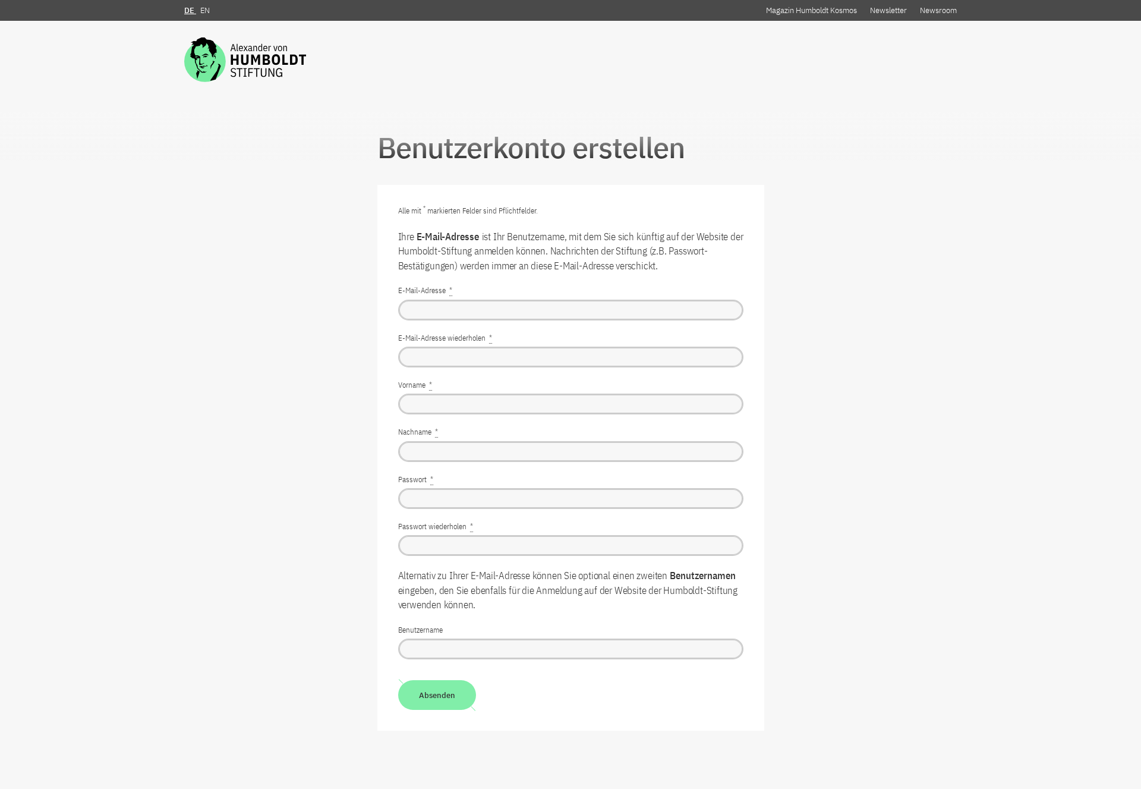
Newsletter (888, 10)
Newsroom (938, 10)
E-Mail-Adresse (425, 290)
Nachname (418, 432)
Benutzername (420, 630)
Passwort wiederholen (435, 526)
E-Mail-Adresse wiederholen (445, 338)
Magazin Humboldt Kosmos (811, 10)
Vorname (415, 385)
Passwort (415, 479)
